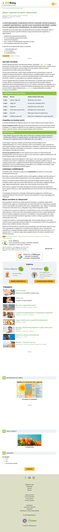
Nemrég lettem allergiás (12, 463)
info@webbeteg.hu (31, 515)
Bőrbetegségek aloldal (18, 8)
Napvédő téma (25, 250)
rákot (11, 232)
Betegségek (9, 8)
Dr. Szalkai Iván (45, 272)
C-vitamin (45, 64)
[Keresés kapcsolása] (53, 3)
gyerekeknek (29, 88)
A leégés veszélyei (15, 56)
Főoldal (4, 8)
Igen (7, 461)
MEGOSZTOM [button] (48, 248)
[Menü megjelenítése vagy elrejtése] (56, 4)
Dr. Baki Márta (17, 273)
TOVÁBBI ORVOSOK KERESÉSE (44, 281)
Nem (7, 459)
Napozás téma (18, 250)
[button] (25, 478)
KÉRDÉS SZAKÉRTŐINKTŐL (18, 281)
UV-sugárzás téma (11, 250)
